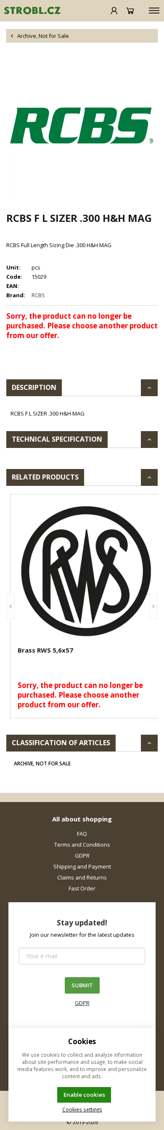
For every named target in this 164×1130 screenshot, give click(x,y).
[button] (10, 606)
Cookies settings (82, 1109)
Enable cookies (84, 1094)
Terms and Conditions (82, 844)
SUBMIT (82, 985)
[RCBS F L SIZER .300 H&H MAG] (82, 127)
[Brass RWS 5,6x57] (86, 571)
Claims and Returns (82, 877)
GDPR (82, 855)
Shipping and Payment (82, 866)
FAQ (82, 833)
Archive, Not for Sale (42, 763)
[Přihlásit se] (114, 10)
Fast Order (82, 888)
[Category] (154, 11)
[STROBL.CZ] (30, 10)
